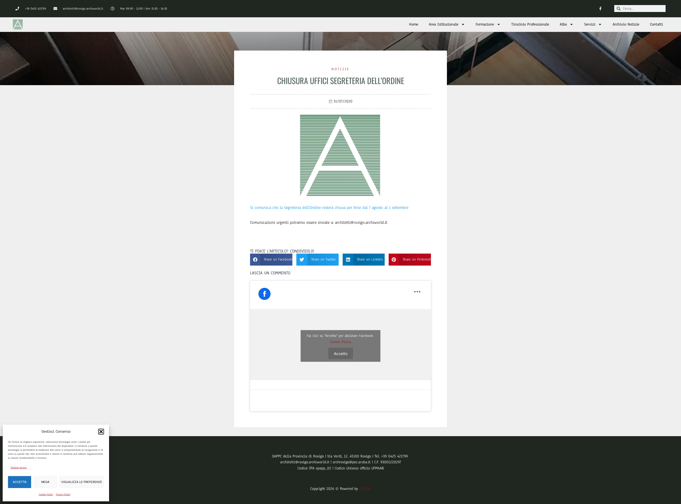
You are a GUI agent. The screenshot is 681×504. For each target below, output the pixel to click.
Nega (45, 482)
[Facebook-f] (600, 9)
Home (413, 24)
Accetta (20, 482)
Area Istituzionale (443, 24)
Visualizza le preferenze (81, 482)
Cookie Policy (46, 494)
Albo (563, 24)
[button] (101, 431)
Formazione (485, 24)
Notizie (340, 69)
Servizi (589, 24)
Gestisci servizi (19, 467)
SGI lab (365, 488)
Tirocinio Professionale (530, 24)
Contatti (656, 24)
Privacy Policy (63, 494)
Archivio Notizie (626, 24)
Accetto (340, 353)
